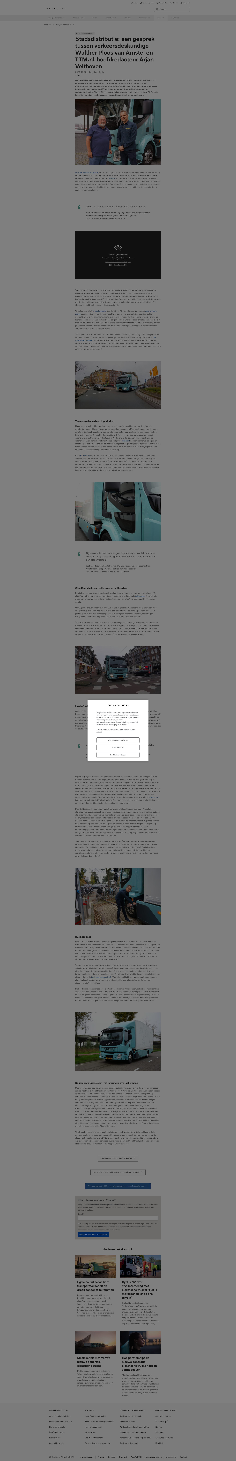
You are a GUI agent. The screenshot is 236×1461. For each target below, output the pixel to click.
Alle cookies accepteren (118, 740)
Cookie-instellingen (118, 755)
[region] (118, 730)
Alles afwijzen (118, 747)
